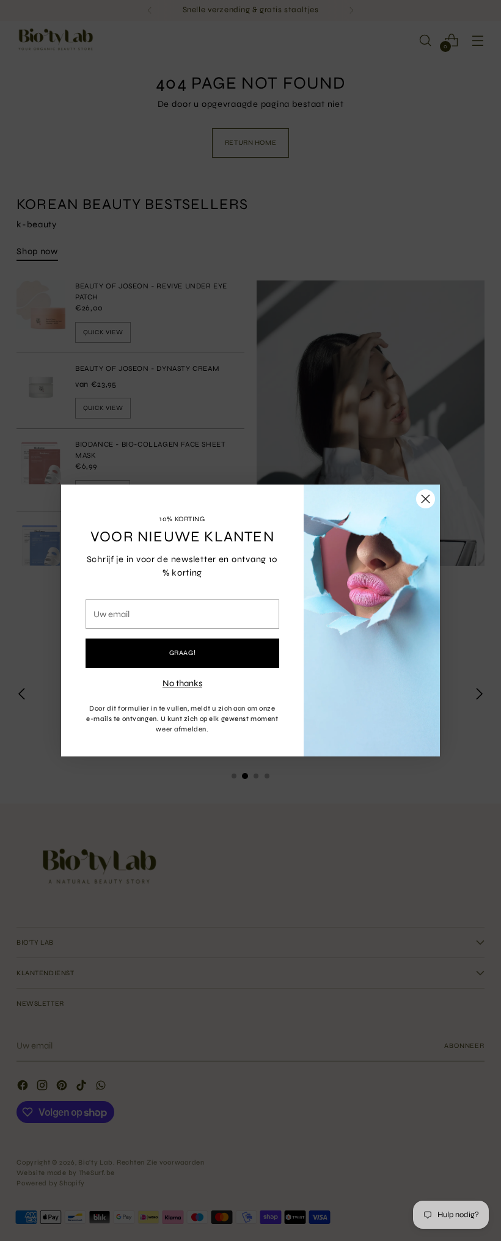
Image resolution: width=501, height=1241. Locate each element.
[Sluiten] (425, 498)
